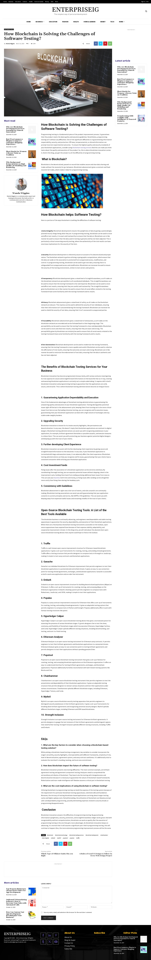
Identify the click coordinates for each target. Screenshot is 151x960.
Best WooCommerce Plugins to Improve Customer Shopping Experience (14, 141)
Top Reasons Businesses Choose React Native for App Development (16, 890)
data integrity (45, 838)
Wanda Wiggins (10, 43)
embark (53, 838)
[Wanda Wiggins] (21, 184)
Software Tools (8, 29)
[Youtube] (56, 941)
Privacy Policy (70, 946)
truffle (77, 838)
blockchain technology (61, 835)
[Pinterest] (105, 43)
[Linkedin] (49, 935)
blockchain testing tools (92, 835)
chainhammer (104, 835)
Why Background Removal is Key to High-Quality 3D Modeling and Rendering (16, 164)
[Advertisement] (58, 869)
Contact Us (69, 943)
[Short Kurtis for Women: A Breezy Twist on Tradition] (32, 154)
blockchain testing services (76, 835)
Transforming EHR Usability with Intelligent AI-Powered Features (126, 118)
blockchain (50, 835)
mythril (59, 838)
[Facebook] (96, 43)
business (57, 478)
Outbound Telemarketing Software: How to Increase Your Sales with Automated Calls (16, 902)
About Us (68, 937)
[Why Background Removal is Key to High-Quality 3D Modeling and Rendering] (32, 165)
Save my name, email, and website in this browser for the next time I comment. (68, 912)
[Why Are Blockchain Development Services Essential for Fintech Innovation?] (32, 130)
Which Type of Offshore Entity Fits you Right (57, 855)
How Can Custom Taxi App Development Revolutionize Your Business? (15, 914)
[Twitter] (101, 43)
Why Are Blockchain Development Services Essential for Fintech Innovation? (15, 129)
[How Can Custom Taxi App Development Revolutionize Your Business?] (32, 915)
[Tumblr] (43, 941)
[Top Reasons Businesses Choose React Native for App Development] (32, 892)
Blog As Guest (70, 940)
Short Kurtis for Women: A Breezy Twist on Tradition (16, 153)
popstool (65, 838)
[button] (146, 11)
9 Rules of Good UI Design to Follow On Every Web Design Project (96, 855)
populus (72, 838)
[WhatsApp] (110, 43)
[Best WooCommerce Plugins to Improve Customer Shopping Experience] (32, 142)
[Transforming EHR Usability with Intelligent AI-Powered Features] (141, 118)
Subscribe (68, 949)
